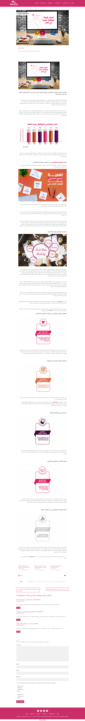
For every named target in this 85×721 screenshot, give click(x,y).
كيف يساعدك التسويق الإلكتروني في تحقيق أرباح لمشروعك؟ (28, 589)
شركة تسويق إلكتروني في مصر (59, 581)
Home (26, 713)
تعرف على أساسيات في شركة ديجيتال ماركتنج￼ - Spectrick (28, 599)
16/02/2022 (21, 48)
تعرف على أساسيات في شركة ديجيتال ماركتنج (57, 589)
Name (18, 664)
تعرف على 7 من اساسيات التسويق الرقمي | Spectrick (27, 623)
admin (21, 575)
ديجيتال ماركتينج (49, 581)
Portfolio (44, 713)
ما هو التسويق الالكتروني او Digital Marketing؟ (56, 566)
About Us (32, 713)
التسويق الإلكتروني (57, 162)
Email (18, 670)
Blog (58, 713)
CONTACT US (52, 713)
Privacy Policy (42, 720)
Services (38, 713)
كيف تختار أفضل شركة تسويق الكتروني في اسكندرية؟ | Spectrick (29, 611)
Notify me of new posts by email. (20, 696)
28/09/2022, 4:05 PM (20, 625)
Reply (18, 607)
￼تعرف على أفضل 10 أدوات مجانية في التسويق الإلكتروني (40, 566)
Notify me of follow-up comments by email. (20, 688)
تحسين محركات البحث (40, 581)
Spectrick (60, 301)
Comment (19, 645)
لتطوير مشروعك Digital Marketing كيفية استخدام (23, 566)
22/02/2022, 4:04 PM (20, 601)
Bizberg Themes (64, 716)
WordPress (50, 716)
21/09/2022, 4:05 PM (20, 613)
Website (18, 677)
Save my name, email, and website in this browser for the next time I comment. (37, 683)
